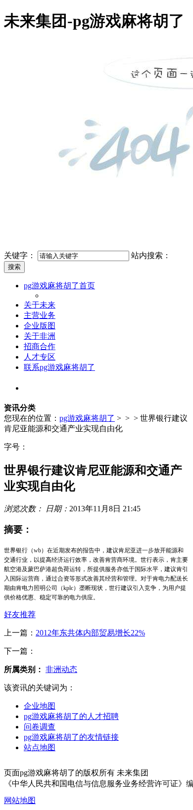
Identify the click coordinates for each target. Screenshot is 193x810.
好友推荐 (20, 614)
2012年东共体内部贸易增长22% (90, 633)
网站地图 (20, 800)
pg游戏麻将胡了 (87, 418)
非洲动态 (61, 669)
